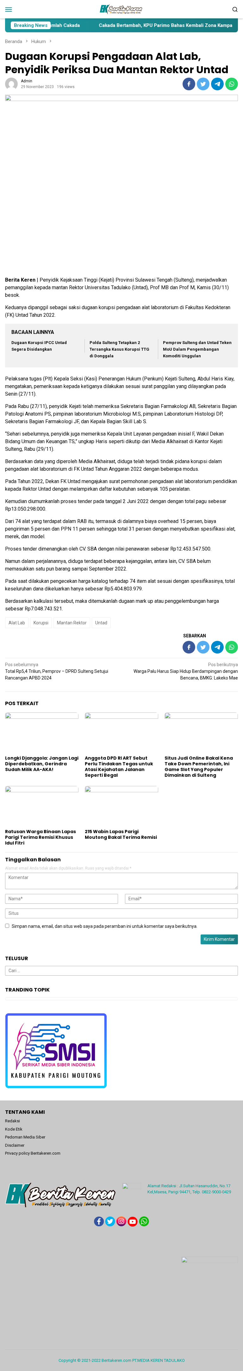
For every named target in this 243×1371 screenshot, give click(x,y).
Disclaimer (14, 1145)
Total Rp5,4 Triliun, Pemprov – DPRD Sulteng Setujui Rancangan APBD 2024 (56, 671)
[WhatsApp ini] (231, 84)
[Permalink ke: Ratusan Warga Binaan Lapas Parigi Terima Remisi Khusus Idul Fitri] (41, 806)
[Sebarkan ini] (189, 84)
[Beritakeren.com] (121, 8)
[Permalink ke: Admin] (11, 83)
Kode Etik (13, 1129)
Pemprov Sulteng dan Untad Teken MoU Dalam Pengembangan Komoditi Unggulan (197, 349)
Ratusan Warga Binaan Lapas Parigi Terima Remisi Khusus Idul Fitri (40, 837)
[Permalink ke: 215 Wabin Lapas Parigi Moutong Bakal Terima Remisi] (121, 806)
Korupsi (41, 622)
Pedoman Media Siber (25, 1137)
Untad (101, 622)
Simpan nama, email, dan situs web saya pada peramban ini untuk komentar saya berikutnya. (104, 926)
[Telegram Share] (217, 84)
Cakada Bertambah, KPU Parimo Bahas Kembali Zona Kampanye (153, 25)
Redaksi (12, 1121)
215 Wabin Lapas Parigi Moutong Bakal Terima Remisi (121, 834)
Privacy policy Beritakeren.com (32, 1153)
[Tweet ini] (203, 84)
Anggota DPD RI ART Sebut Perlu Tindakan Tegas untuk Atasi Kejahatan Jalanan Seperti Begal (119, 766)
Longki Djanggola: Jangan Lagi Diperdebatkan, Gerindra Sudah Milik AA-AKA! (41, 764)
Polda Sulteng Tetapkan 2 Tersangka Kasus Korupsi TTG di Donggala (119, 349)
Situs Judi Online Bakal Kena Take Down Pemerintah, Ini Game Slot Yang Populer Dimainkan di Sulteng (199, 766)
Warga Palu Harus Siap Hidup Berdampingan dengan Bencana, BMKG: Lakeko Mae (186, 671)
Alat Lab (17, 622)
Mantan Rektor (72, 622)
